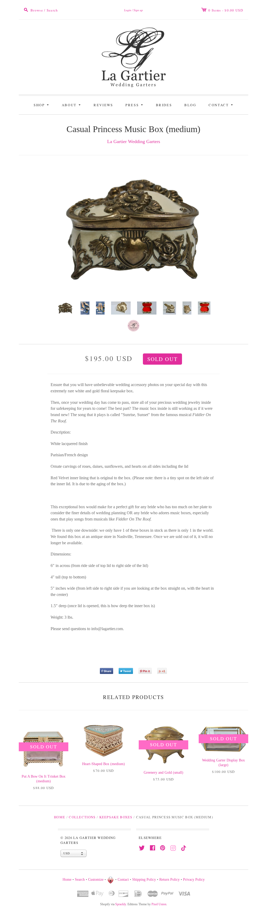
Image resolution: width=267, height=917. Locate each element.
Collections (82, 817)
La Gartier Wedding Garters (133, 141)
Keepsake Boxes (115, 817)
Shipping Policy (144, 879)
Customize (96, 879)
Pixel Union (158, 904)
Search (80, 879)
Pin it (146, 671)
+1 (163, 671)
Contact (221, 104)
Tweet (127, 671)
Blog (190, 105)
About (72, 104)
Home (59, 817)
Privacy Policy (194, 879)
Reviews (103, 105)
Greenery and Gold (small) (163, 772)
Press (134, 104)
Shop (42, 104)
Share (107, 671)
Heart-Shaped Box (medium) (103, 764)
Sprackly (120, 904)
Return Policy (169, 879)
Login (127, 10)
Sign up (138, 10)
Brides (164, 105)
